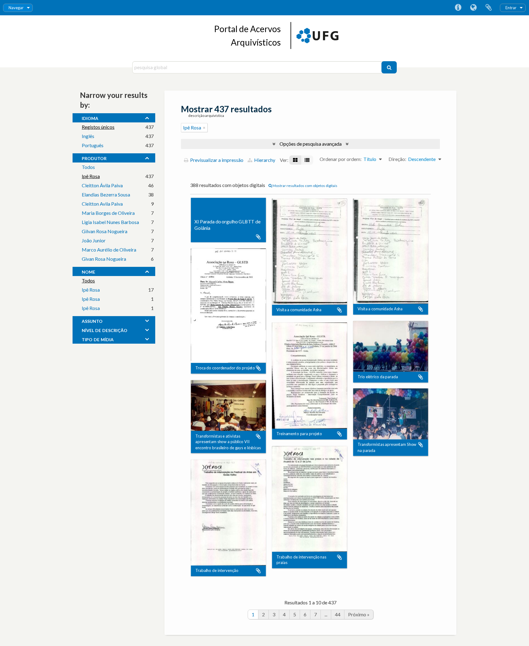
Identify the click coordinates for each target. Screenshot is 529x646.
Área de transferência (488, 7)
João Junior (94, 240)
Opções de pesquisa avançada (311, 144)
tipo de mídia (98, 338)
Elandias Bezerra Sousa (106, 194)
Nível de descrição (104, 329)
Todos (88, 167)
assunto (92, 320)
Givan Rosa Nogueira (104, 259)
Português (92, 145)
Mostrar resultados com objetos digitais (304, 185)
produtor (94, 157)
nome (88, 271)
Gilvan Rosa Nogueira (104, 231)
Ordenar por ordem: (341, 159)
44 (337, 614)
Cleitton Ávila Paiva (102, 185)
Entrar (510, 7)
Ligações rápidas (458, 7)
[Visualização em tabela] (307, 160)
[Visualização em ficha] (295, 160)
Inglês (88, 136)
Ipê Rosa (91, 176)
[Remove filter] (204, 127)
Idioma (473, 7)
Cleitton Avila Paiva (102, 204)
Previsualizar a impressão (216, 160)
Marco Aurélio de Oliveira (109, 249)
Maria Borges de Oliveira (108, 213)
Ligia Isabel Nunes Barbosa (110, 222)
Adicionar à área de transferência (258, 237)
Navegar (16, 7)
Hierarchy (264, 160)
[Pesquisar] (389, 67)
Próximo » (359, 614)
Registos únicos (98, 127)
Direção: (397, 159)
